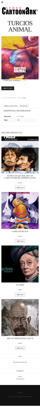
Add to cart (7, 88)
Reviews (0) (23, 106)
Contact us (20, 392)
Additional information (11, 106)
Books (24, 98)
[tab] (10, 106)
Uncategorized (20, 379)
